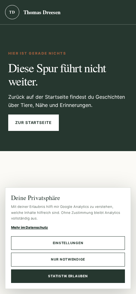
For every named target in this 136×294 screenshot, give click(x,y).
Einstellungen (68, 243)
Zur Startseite (33, 122)
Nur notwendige (68, 259)
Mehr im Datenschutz (29, 227)
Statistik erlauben (68, 276)
